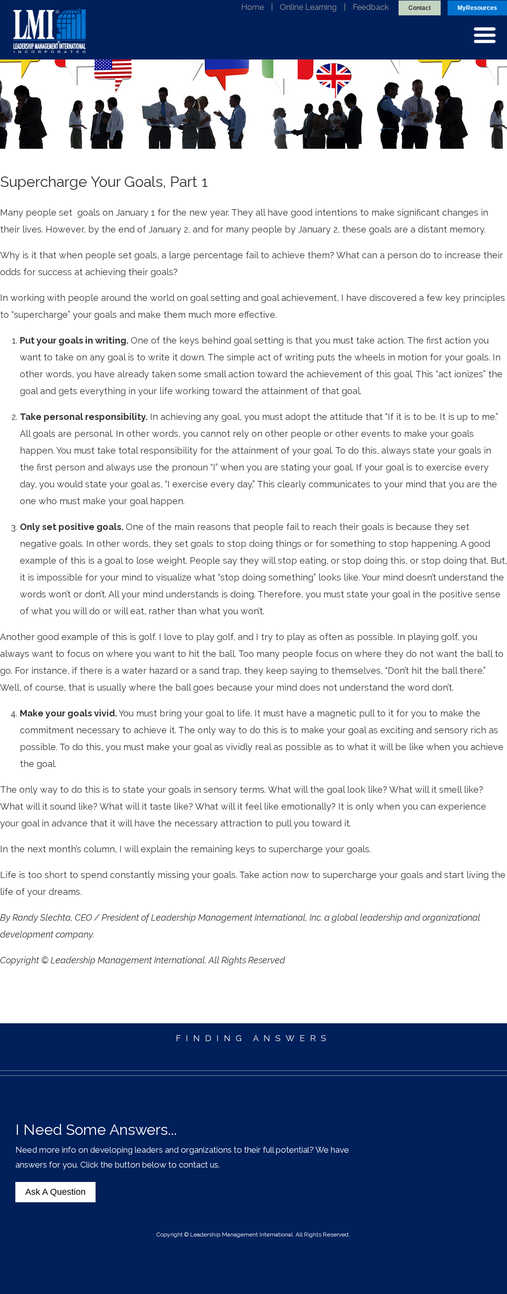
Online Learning (308, 7)
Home (252, 7)
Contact (419, 7)
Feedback (371, 7)
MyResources (477, 7)
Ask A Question (55, 1192)
